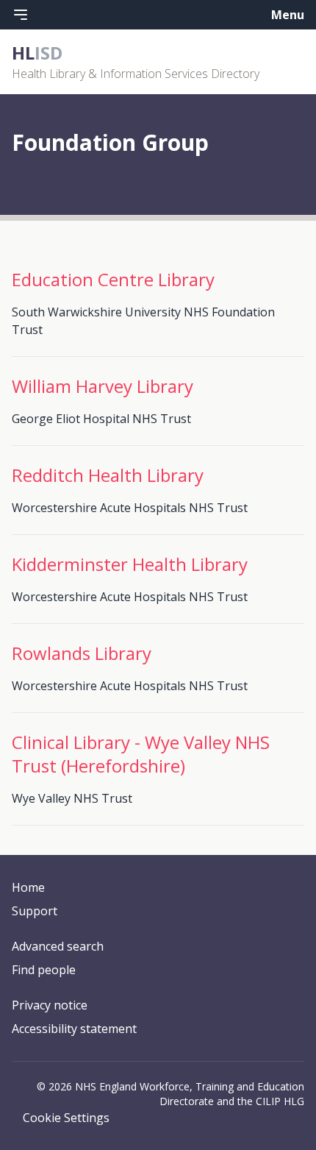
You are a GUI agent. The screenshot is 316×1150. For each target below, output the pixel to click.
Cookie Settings (66, 1118)
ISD (37, 52)
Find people (44, 970)
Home (28, 887)
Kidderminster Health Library (130, 564)
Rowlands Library (81, 653)
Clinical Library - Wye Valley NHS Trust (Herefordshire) (141, 754)
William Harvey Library (102, 386)
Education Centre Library (113, 279)
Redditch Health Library (108, 475)
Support (34, 911)
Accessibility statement (74, 1029)
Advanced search (58, 946)
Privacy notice (49, 1005)
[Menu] (20, 15)
